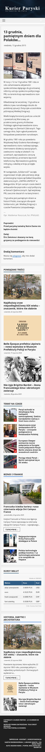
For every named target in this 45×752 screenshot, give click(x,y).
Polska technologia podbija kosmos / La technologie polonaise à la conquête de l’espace (10, 556)
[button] (3, 20)
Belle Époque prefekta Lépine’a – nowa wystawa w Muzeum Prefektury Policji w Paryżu (22, 346)
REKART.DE (37, 747)
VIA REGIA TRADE (36, 743)
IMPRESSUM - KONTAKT (17, 739)
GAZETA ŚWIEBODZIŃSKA (14, 742)
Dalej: (22, 237)
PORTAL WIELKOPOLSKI (31, 746)
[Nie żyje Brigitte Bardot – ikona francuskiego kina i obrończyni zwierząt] (22, 369)
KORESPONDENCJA (34, 739)
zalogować (16, 256)
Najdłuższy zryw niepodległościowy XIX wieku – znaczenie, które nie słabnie (22, 305)
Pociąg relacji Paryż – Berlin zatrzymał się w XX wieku (10, 461)
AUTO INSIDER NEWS (13, 746)
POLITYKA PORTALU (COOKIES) (15, 728)
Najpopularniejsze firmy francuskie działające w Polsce (10, 540)
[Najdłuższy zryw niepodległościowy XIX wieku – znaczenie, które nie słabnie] (22, 287)
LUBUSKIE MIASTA (30, 742)
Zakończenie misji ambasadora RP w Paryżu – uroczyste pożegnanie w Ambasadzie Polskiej (10, 430)
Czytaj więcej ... (13, 529)
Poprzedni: (22, 226)
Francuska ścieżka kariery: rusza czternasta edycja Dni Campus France (21, 509)
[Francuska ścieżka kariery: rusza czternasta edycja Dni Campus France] (22, 491)
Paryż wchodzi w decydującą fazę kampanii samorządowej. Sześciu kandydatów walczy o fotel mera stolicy (10, 415)
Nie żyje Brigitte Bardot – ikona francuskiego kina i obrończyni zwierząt (22, 387)
